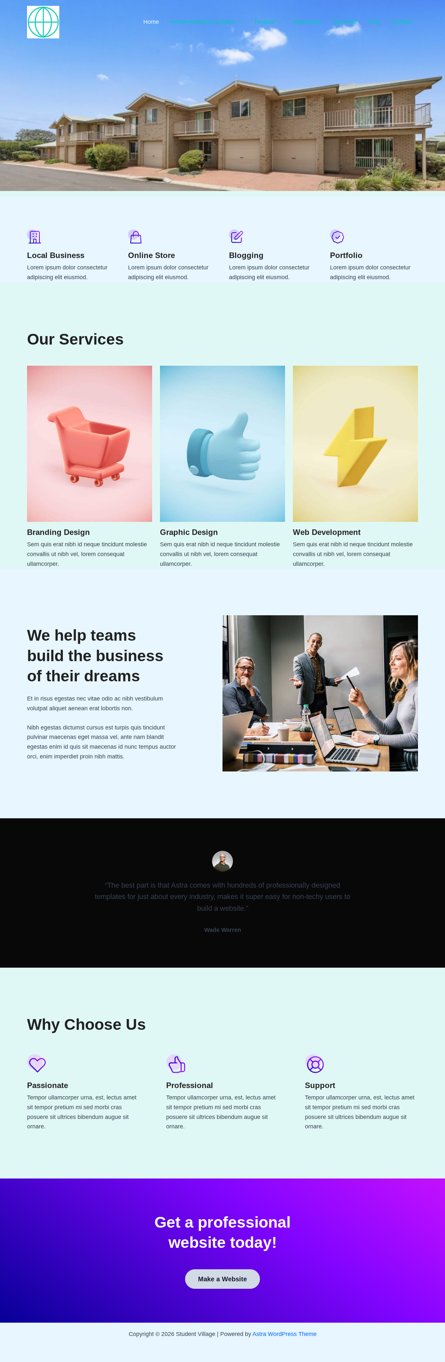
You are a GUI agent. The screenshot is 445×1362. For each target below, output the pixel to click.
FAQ (374, 22)
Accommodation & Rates (203, 22)
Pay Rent (345, 22)
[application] (238, 22)
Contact (402, 22)
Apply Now (307, 22)
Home (151, 22)
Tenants (264, 22)
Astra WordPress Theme (284, 1334)
